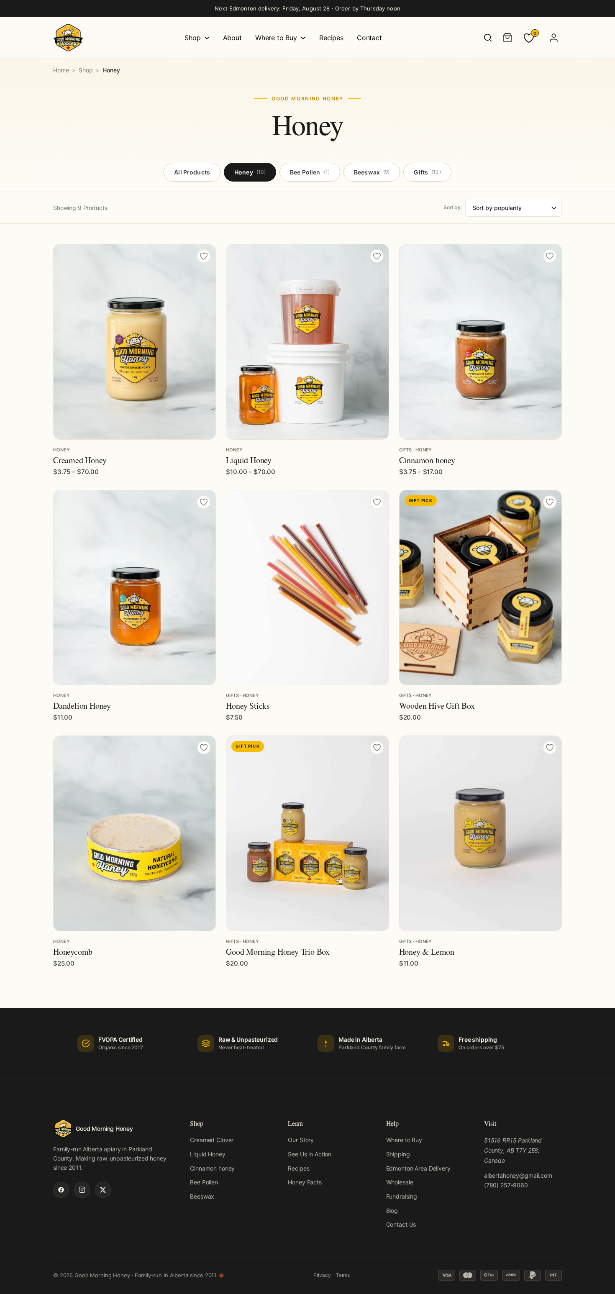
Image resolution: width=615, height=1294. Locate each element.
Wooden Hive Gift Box (437, 705)
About (232, 37)
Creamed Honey (79, 460)
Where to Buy (276, 37)
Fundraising (401, 1196)
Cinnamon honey (427, 460)
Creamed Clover (211, 1139)
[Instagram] (82, 1190)
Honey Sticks (248, 705)
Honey (250, 172)
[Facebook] (61, 1190)
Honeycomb (72, 951)
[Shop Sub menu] (207, 38)
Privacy (322, 1275)
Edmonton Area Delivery (418, 1168)
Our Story (301, 1139)
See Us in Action (309, 1154)
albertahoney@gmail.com (518, 1175)
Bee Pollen (310, 172)
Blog (392, 1210)
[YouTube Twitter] (103, 1190)
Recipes (331, 37)
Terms (343, 1275)
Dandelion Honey (82, 705)
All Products (192, 172)
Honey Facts (304, 1182)
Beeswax (372, 172)
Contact (369, 37)
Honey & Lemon (426, 951)
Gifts (427, 172)
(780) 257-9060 (506, 1185)
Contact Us (401, 1224)
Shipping (398, 1154)
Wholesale (399, 1182)
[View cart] (507, 38)
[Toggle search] (487, 37)
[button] (480, 674)
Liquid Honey (249, 460)
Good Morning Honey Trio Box (278, 951)
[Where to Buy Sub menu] (303, 38)
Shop (192, 37)
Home (61, 70)
